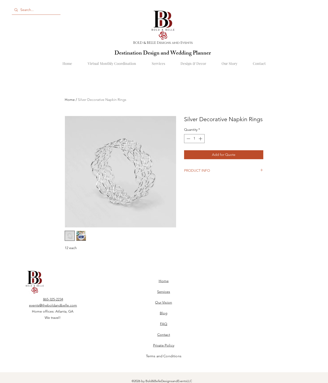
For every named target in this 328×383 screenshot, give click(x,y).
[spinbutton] (194, 138)
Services (163, 292)
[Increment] (201, 138)
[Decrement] (188, 138)
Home (70, 99)
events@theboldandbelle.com (53, 305)
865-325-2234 (53, 299)
